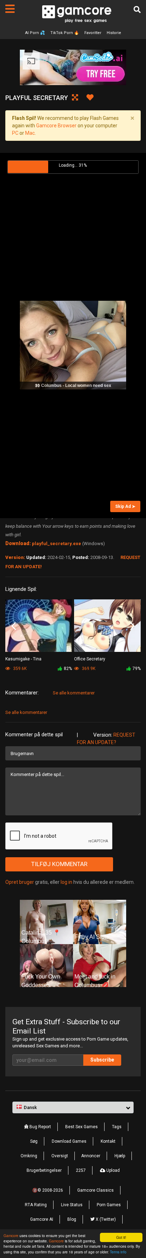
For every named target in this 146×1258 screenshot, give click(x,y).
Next (132, 626)
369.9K (88, 668)
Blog (71, 1219)
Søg (34, 1141)
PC (15, 133)
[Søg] (137, 9)
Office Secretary (89, 658)
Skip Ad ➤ (125, 506)
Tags (117, 1126)
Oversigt (59, 1155)
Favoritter (92, 33)
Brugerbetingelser (44, 1170)
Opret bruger (19, 882)
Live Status (72, 1204)
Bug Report (39, 1126)
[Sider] (10, 9)
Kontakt (108, 1141)
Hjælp (119, 1155)
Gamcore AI (41, 1219)
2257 (81, 1170)
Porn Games (109, 1204)
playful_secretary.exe (56, 543)
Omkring (29, 1155)
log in (66, 882)
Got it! (121, 1237)
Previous (13, 626)
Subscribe (102, 1060)
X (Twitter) (105, 1219)
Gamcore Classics (95, 1190)
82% (68, 668)
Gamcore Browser (56, 125)
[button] (73, 1108)
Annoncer (90, 1155)
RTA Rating (36, 1204)
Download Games (69, 1141)
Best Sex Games (81, 1126)
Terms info (118, 1251)
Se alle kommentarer (74, 692)
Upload (112, 1170)
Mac (30, 133)
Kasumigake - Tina (23, 658)
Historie (114, 33)
